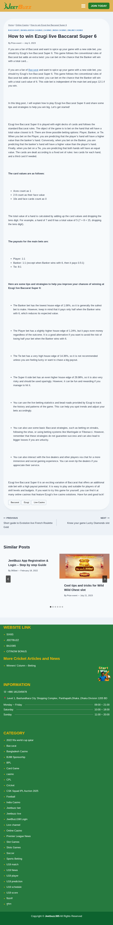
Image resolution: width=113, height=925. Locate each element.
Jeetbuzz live (13, 813)
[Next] (104, 579)
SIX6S (9, 634)
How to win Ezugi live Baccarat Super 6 (48, 25)
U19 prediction (14, 881)
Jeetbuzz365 (52, 916)
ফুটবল (8, 904)
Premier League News (18, 836)
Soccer (10, 853)
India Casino (59, 30)
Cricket (10, 785)
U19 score (12, 892)
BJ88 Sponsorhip (15, 757)
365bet (14, 571)
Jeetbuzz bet (13, 808)
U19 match (12, 864)
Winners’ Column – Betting (21, 665)
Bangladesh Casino (31, 30)
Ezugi (26, 502)
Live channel (13, 825)
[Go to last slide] (8, 579)
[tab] (50, 607)
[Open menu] (83, 6)
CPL (8, 779)
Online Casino (75, 30)
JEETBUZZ (12, 640)
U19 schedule (13, 887)
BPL (8, 762)
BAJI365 (11, 645)
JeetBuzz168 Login (16, 819)
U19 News (12, 870)
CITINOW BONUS (16, 651)
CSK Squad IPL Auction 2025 (22, 791)
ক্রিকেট (9, 898)
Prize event (16, 43)
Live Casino (39, 502)
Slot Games (12, 842)
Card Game (12, 768)
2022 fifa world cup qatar (20, 740)
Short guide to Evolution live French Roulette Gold (28, 523)
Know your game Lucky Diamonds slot (88, 521)
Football (10, 796)
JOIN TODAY (99, 5)
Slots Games (13, 847)
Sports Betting (14, 858)
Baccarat (13, 30)
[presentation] (84, 566)
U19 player (12, 875)
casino (47, 30)
